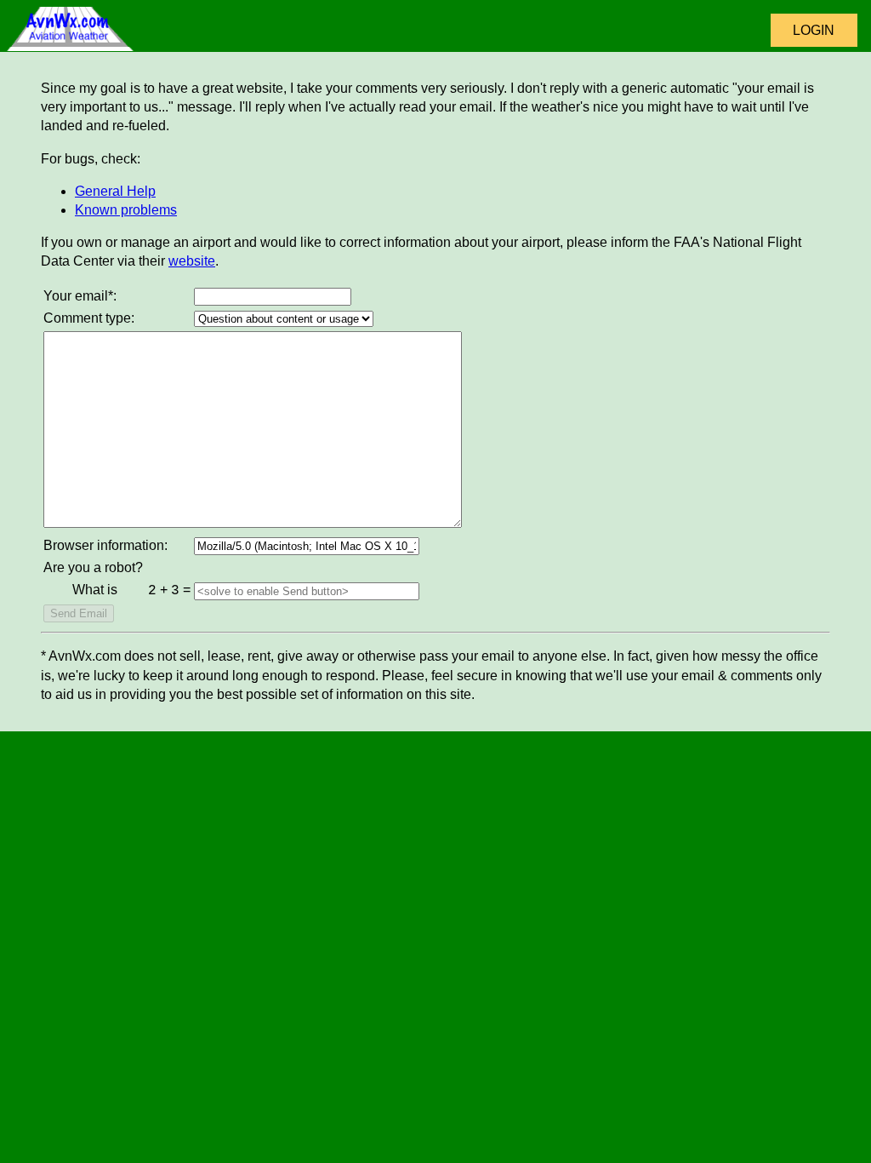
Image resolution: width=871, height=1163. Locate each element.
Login (813, 30)
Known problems (126, 210)
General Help (115, 191)
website (191, 261)
